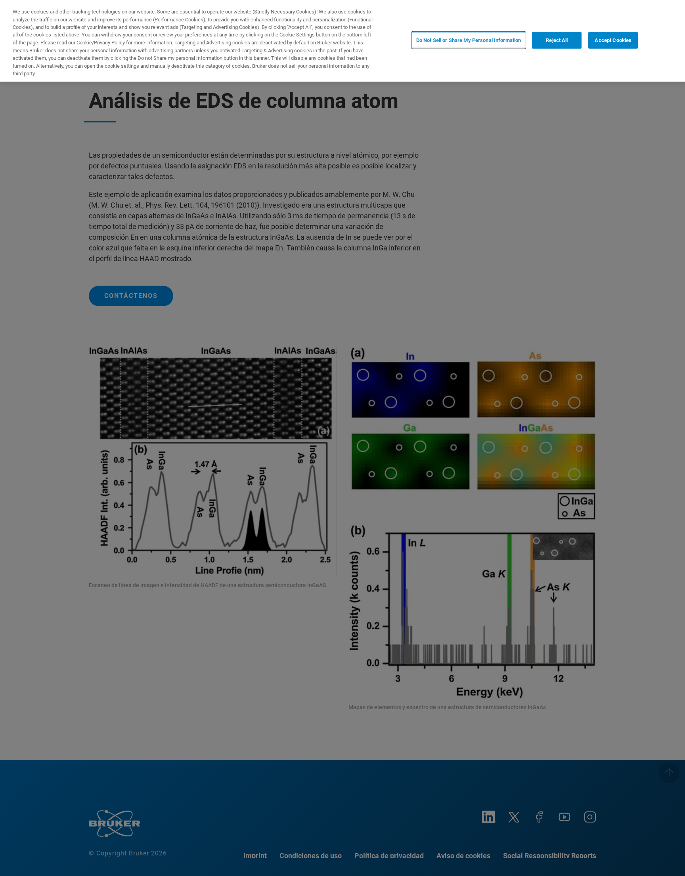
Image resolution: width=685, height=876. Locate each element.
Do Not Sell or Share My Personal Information (468, 40)
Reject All (557, 40)
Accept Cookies (613, 40)
